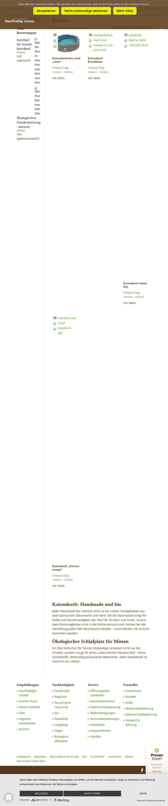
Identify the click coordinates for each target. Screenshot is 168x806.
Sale (22, 713)
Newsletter (97, 725)
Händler (95, 736)
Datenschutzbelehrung (141, 714)
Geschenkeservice (102, 701)
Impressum (133, 691)
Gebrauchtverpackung (105, 707)
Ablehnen (41, 793)
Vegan (58, 731)
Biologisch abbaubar (31, 761)
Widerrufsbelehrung (139, 708)
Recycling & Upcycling (64, 756)
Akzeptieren (46, 11)
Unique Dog (60, 68)
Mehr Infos (124, 11)
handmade (61, 691)
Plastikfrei (61, 719)
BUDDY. (24, 729)
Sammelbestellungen (104, 719)
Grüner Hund (28, 701)
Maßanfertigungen (103, 713)
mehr (143, 793)
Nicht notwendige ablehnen (86, 11)
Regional (60, 697)
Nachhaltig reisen (19, 21)
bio (56, 713)
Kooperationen (100, 731)
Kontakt (131, 697)
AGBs (129, 702)
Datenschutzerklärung (156, 800)
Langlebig (61, 725)
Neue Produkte (29, 707)
